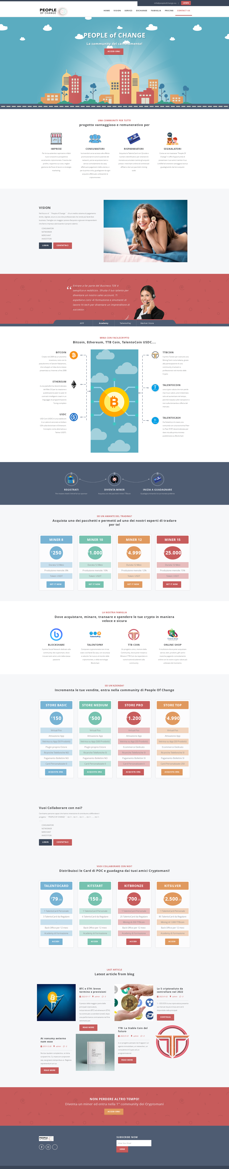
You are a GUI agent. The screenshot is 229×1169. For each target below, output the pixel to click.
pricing (169, 10)
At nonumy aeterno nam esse (53, 1040)
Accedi (55, 941)
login (45, 245)
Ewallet (130, 311)
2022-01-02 (163, 996)
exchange (141, 10)
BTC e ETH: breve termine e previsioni (92, 990)
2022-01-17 (86, 996)
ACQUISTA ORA (94, 772)
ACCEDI (94, 941)
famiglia (156, 10)
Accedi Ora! (114, 51)
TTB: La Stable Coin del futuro (133, 1029)
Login (186, 3)
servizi (128, 10)
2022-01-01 (124, 1036)
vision (117, 10)
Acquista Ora (133, 772)
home (107, 10)
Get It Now (55, 584)
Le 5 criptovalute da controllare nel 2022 (170, 990)
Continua (165, 1017)
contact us (183, 10)
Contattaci (63, 245)
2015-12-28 (47, 1046)
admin (97, 996)
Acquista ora (55, 772)
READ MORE (88, 1027)
